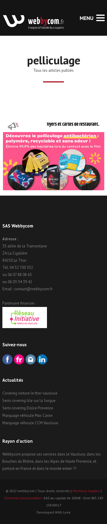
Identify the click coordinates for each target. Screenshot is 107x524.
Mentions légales (86, 491)
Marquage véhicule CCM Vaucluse (30, 422)
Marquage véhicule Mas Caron (27, 415)
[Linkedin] (42, 360)
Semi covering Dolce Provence (27, 408)
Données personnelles (22, 498)
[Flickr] (19, 360)
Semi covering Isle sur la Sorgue (29, 400)
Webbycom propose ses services (29, 454)
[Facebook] (7, 360)
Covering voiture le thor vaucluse (29, 393)
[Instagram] (31, 360)
